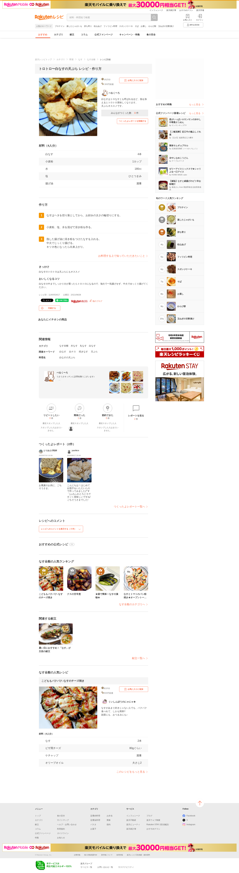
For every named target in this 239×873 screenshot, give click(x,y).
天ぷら (94, 351)
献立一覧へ (138, 658)
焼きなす (83, 351)
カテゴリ (58, 34)
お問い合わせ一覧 (105, 867)
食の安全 (151, 34)
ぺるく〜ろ (62, 372)
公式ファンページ (103, 34)
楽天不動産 (131, 820)
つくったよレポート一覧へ (129, 506)
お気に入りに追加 (135, 80)
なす (80, 59)
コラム (84, 34)
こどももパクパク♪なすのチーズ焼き (62, 680)
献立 (72, 34)
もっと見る (194, 104)
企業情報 (77, 855)
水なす (74, 345)
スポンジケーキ (126, 26)
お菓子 (93, 829)
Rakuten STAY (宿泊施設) (157, 824)
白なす (49, 154)
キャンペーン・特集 (129, 34)
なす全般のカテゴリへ (132, 604)
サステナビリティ (126, 867)
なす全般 (91, 59)
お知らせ (61, 838)
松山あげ (98, 26)
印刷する (52, 308)
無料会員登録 (194, 25)
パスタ (93, 824)
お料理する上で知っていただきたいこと (121, 255)
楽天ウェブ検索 (153, 820)
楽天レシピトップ (43, 59)
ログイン (199, 20)
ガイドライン (63, 833)
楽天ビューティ (133, 824)
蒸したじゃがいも (74, 26)
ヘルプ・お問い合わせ (67, 824)
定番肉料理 (95, 816)
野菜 (71, 59)
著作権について (107, 855)
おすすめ (42, 34)
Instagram (190, 824)
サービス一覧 (86, 867)
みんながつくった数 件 (125, 113)
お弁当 (110, 816)
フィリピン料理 (110, 26)
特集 (37, 838)
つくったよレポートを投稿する (132, 121)
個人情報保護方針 (90, 855)
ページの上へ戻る (200, 803)
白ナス (72, 351)
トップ (38, 816)
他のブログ (97, 301)
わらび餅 (152, 26)
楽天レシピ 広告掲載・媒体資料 (138, 855)
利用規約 (61, 829)
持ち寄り (88, 26)
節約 (109, 824)
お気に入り (187, 20)
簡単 (109, 820)
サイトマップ (63, 820)
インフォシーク (156, 10)
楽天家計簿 (171, 10)
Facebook (190, 816)
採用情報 (119, 855)
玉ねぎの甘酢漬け (166, 26)
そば (137, 26)
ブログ (149, 816)
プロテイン (60, 26)
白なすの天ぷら (67, 357)
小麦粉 (49, 161)
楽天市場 (200, 10)
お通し (143, 26)
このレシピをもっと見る (130, 771)
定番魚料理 (95, 820)
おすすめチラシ (186, 10)
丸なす (83, 345)
